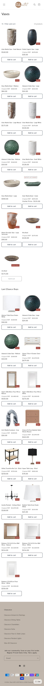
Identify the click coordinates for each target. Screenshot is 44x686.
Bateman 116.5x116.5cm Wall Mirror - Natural (11, 544)
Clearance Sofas (9, 629)
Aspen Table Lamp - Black (30, 468)
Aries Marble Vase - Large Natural (11, 122)
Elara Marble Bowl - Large (9, 196)
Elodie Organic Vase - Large (30, 49)
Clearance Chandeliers (11, 624)
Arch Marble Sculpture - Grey (10, 430)
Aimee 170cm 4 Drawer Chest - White (31, 354)
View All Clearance (10, 643)
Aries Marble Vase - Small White (31, 159)
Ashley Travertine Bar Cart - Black (11, 468)
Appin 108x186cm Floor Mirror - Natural (11, 392)
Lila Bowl (4, 271)
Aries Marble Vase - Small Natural (11, 49)
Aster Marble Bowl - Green (30, 196)
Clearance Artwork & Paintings (14, 615)
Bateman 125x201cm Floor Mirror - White (10, 582)
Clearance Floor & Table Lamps (14, 634)
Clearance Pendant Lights (12, 638)
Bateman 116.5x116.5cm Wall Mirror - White (31, 544)
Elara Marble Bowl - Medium (10, 86)
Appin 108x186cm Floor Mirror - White (32, 392)
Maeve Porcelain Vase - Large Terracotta (10, 233)
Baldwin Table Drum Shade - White (30, 505)
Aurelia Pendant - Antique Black (11, 505)
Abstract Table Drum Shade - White (10, 316)
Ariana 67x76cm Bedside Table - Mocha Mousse (32, 431)
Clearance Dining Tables (12, 620)
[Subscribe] (37, 658)
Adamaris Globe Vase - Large (30, 86)
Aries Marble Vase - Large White (31, 122)
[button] (4, 4)
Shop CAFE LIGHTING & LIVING (19, 682)
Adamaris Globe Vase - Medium (11, 159)
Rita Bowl (25, 232)
